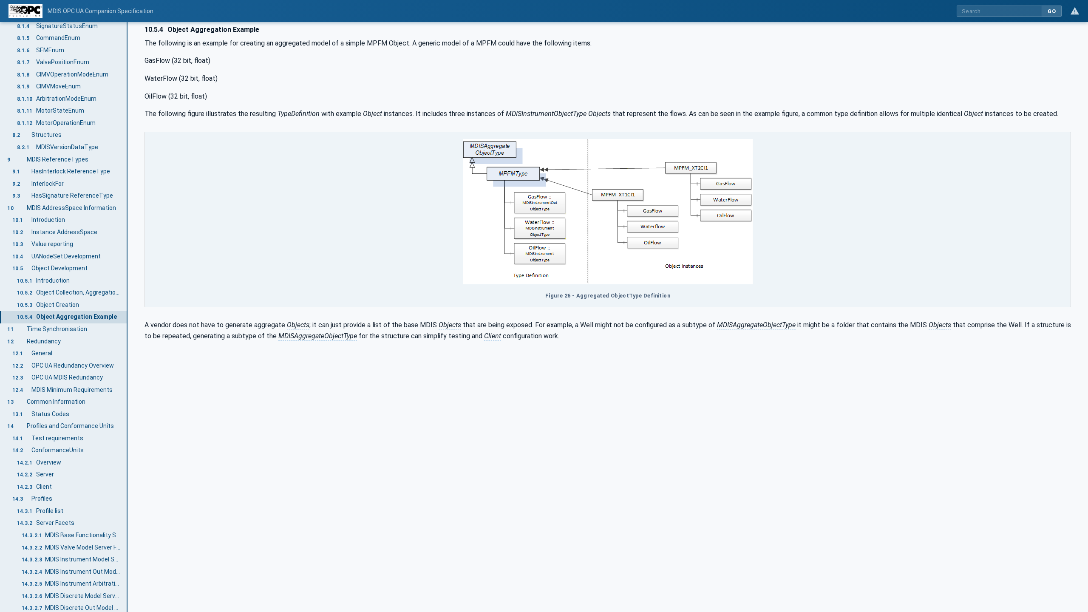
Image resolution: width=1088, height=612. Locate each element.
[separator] (127, 317)
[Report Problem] (1075, 11)
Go (1052, 11)
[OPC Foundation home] (25, 11)
